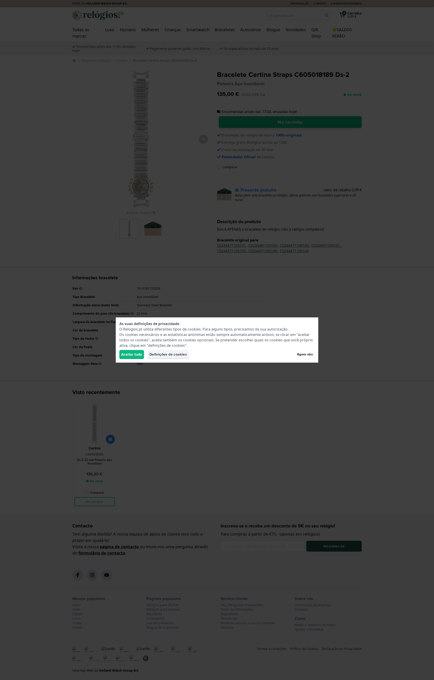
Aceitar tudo (131, 354)
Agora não (305, 354)
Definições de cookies (168, 354)
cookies (194, 329)
